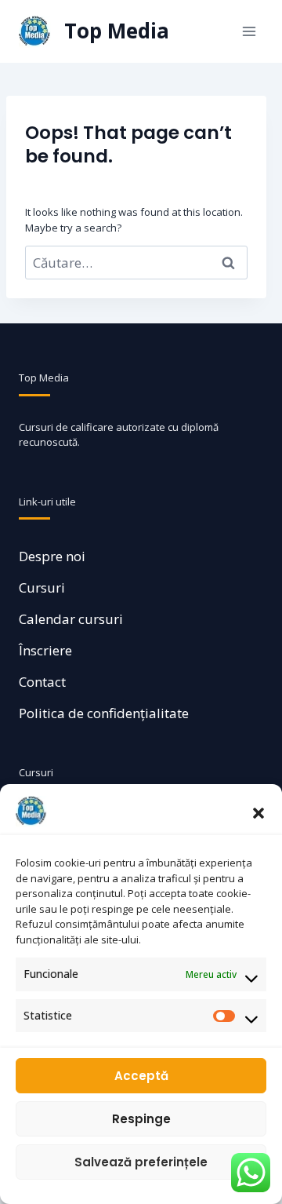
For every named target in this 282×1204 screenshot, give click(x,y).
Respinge (141, 1119)
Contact (42, 682)
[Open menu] (248, 31)
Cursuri (42, 587)
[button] (258, 811)
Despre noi (52, 556)
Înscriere (45, 650)
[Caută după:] (136, 263)
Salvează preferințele (141, 1162)
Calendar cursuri (71, 619)
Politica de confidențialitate (104, 713)
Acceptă (141, 1075)
